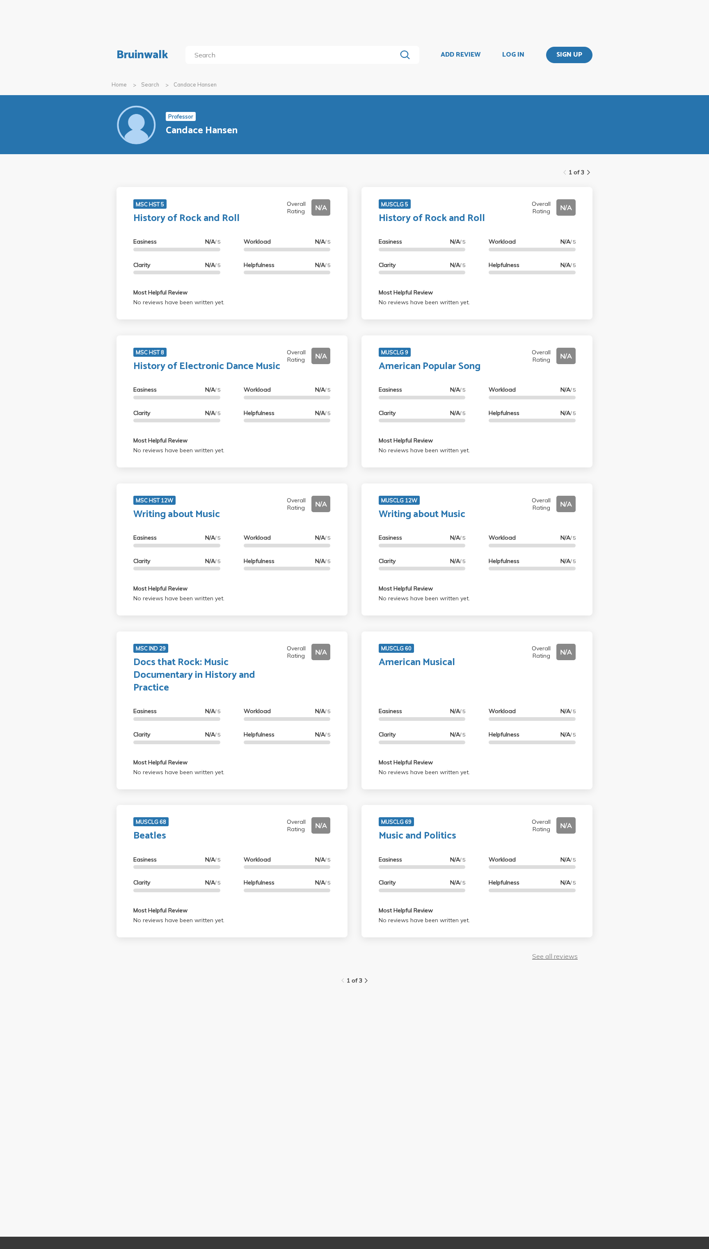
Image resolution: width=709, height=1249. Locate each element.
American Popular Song (429, 366)
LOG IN (513, 55)
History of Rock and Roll (186, 218)
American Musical (417, 662)
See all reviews (555, 956)
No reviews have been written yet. (178, 302)
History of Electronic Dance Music (206, 366)
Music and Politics (417, 836)
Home (119, 84)
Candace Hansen (195, 84)
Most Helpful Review (160, 292)
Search (150, 84)
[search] (292, 55)
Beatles (149, 836)
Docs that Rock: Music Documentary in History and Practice (194, 675)
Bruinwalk (142, 55)
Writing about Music (176, 514)
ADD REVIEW (460, 55)
